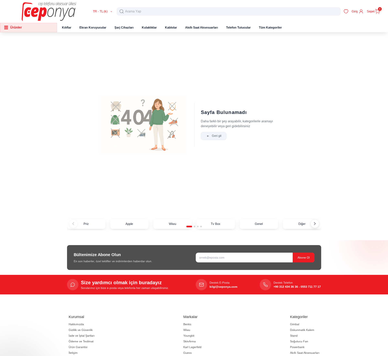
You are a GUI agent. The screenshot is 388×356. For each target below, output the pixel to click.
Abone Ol (304, 257)
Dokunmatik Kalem (302, 330)
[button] (189, 226)
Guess (187, 352)
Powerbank (297, 347)
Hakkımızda (76, 324)
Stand (294, 335)
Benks (187, 324)
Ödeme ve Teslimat (81, 341)
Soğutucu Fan (299, 341)
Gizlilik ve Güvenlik (81, 330)
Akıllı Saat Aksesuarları (305, 352)
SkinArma (189, 341)
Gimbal (294, 324)
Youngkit (188, 335)
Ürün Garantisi (78, 347)
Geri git (216, 135)
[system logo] (49, 11)
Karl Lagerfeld (192, 347)
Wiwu (186, 330)
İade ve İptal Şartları (82, 335)
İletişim (73, 352)
